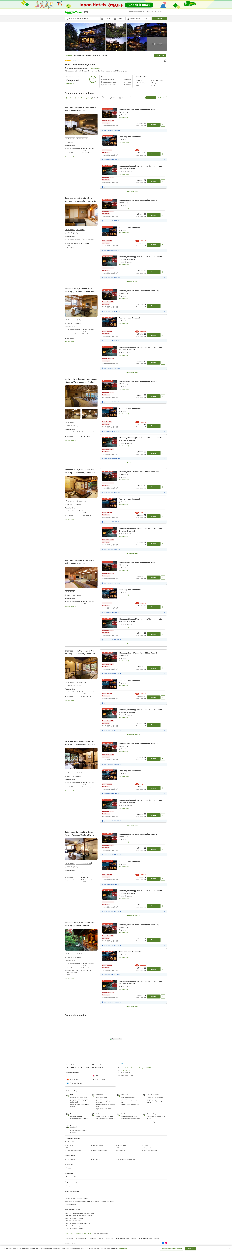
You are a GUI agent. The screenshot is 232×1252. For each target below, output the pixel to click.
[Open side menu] (165, 12)
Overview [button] (69, 55)
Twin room (106, 98)
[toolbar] (113, 18)
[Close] (229, 1249)
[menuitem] (136, 12)
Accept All (190, 1248)
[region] (116, 1249)
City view (115, 98)
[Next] (159, 1161)
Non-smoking (126, 98)
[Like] (161, 60)
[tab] (150, 97)
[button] (73, 12)
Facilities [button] (104, 55)
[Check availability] (162, 125)
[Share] (165, 60)
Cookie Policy (123, 1248)
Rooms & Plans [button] (79, 55)
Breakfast (96, 98)
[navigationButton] (125, 1135)
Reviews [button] (88, 55)
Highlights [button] (96, 55)
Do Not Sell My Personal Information (171, 1248)
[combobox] (82, 18)
